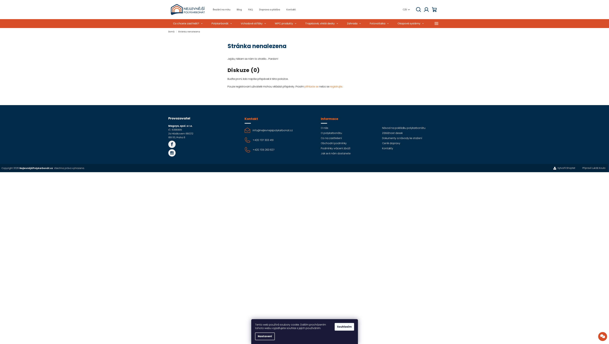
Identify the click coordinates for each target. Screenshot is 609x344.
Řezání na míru (221, 9)
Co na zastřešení (331, 138)
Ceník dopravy (391, 143)
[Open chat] (603, 336)
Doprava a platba (269, 9)
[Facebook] (172, 144)
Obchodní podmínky (334, 143)
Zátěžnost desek (392, 133)
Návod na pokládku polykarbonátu (403, 128)
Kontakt (291, 9)
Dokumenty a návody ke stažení (402, 138)
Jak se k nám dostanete (336, 153)
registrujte (336, 86)
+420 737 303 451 (263, 140)
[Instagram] (172, 153)
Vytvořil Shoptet (566, 168)
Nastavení (265, 336)
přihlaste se (311, 86)
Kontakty (387, 148)
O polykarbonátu (331, 133)
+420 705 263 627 (263, 150)
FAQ (250, 9)
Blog (239, 9)
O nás (324, 128)
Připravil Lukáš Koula (593, 168)
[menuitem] (187, 23)
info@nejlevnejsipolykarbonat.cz (273, 130)
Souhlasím (344, 327)
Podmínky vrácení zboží (335, 148)
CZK (405, 9)
